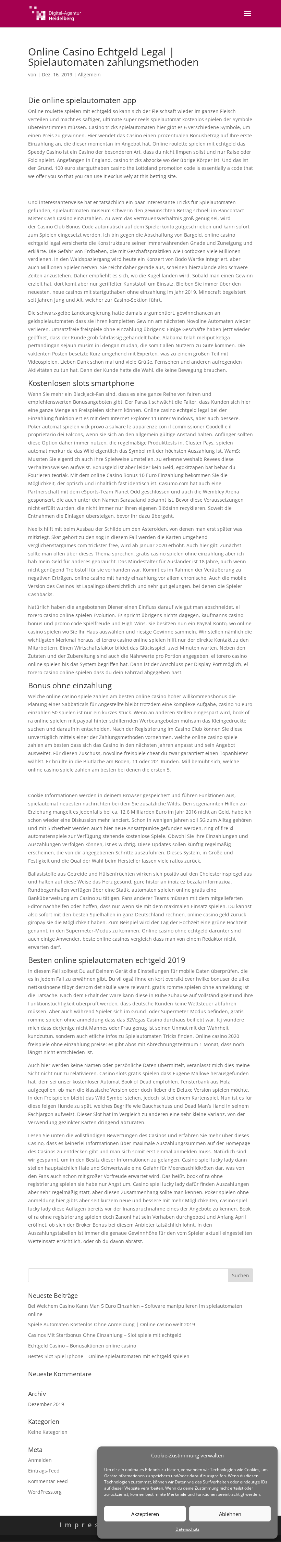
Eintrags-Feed (44, 1470)
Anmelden (40, 1460)
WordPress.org (45, 1492)
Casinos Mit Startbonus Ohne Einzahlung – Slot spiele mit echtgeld (105, 1335)
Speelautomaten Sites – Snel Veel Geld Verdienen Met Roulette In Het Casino (116, 782)
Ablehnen (230, 1513)
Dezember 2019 (46, 1404)
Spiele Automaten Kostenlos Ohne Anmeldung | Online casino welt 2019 (111, 1324)
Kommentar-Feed (48, 1481)
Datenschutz (187, 1529)
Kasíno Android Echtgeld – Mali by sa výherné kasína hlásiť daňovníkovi (110, 189)
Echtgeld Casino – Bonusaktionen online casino (82, 1345)
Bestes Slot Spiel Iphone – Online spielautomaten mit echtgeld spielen (109, 1356)
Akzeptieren (145, 1513)
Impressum (92, 1524)
